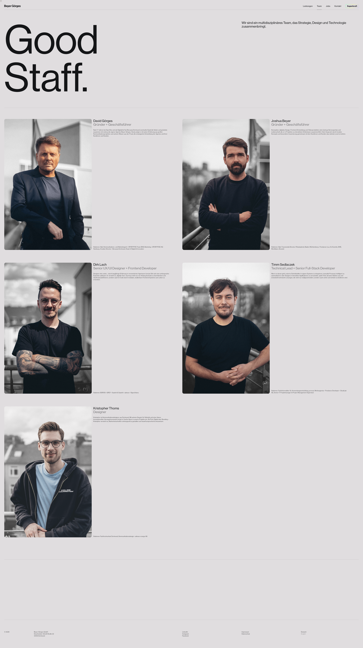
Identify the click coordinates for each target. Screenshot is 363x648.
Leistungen (308, 6)
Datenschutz (246, 634)
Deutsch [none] (303, 632)
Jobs (328, 6)
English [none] (303, 634)
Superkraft (352, 6)
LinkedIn (185, 632)
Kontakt (337, 6)
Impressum (245, 632)
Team (319, 6)
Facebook (185, 636)
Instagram (185, 634)
